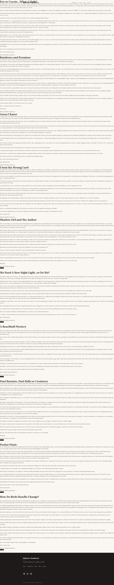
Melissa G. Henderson (31, 2)
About (80, 2)
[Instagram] (27, 574)
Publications (74, 2)
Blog (84, 2)
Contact (89, 2)
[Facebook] (24, 574)
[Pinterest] (31, 574)
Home (24, 566)
